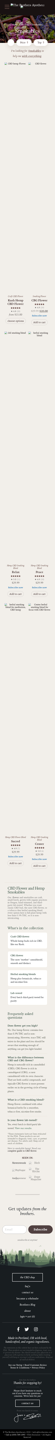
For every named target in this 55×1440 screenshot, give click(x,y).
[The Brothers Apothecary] (27, 4)
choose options (15, 321)
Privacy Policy (38, 1367)
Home (15, 24)
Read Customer (36, 1365)
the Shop (25, 24)
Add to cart (39, 322)
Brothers (27, 1304)
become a (27, 1298)
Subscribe (40, 1229)
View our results (23, 1128)
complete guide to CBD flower (22, 1150)
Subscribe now (39, 315)
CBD (27, 1277)
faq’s (27, 1286)
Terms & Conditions (19, 1367)
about (27, 1310)
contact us (27, 1403)
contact (27, 1292)
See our (15, 1365)
